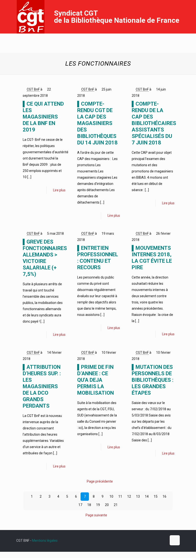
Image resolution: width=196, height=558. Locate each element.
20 (107, 505)
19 (98, 505)
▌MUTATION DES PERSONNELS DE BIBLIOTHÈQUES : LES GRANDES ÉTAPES (152, 380)
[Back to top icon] (175, 540)
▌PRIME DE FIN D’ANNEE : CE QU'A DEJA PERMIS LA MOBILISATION (95, 380)
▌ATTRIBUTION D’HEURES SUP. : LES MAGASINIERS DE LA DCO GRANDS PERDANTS (42, 386)
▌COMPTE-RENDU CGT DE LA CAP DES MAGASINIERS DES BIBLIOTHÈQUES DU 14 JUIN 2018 (97, 123)
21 (116, 505)
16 (164, 496)
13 (138, 496)
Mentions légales (45, 540)
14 (147, 496)
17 (80, 505)
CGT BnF (33, 89)
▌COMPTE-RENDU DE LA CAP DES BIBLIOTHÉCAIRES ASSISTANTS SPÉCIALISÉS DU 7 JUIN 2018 (154, 123)
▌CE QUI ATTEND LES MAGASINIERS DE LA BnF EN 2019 (43, 117)
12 (129, 496)
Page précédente (100, 481)
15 (156, 496)
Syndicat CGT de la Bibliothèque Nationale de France (116, 16)
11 (120, 496)
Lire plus (59, 190)
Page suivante (96, 515)
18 (89, 505)
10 (111, 496)
